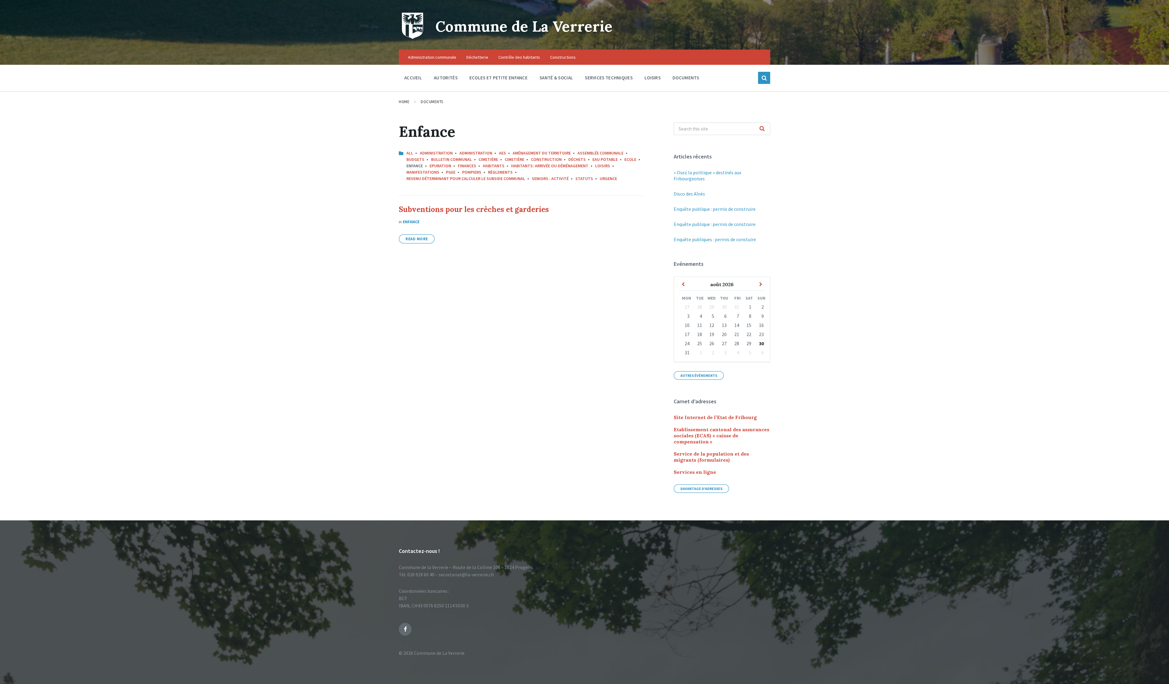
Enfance (411, 221)
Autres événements (698, 375)
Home (404, 101)
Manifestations (422, 172)
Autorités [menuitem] (446, 78)
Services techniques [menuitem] (609, 78)
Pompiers (471, 172)
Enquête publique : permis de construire (715, 209)
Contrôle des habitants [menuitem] (519, 57)
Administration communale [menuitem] (432, 57)
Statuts (584, 178)
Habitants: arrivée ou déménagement (549, 165)
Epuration (440, 165)
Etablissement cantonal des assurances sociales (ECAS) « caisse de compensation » (721, 435)
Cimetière (488, 159)
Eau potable (605, 159)
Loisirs (602, 165)
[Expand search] (764, 78)
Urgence (608, 178)
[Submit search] (762, 129)
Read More (416, 238)
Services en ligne (695, 472)
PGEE (450, 172)
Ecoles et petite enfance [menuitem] (498, 78)
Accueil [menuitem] (413, 78)
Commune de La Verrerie (524, 26)
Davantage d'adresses (701, 488)
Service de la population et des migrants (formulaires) (711, 457)
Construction (546, 159)
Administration (436, 153)
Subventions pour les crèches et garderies (474, 209)
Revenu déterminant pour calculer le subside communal (465, 178)
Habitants (493, 165)
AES (502, 153)
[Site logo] (412, 38)
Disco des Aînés (689, 194)
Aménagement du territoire (542, 153)
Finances (467, 165)
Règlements (500, 172)
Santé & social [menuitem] (556, 78)
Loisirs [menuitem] (652, 78)
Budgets (415, 159)
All (409, 153)
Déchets (577, 159)
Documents (432, 101)
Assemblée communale (600, 153)
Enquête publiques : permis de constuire (715, 239)
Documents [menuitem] (685, 78)
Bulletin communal (451, 159)
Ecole (630, 159)
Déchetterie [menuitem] (477, 57)
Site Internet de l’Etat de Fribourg (715, 417)
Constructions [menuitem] (563, 57)
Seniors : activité (550, 178)
